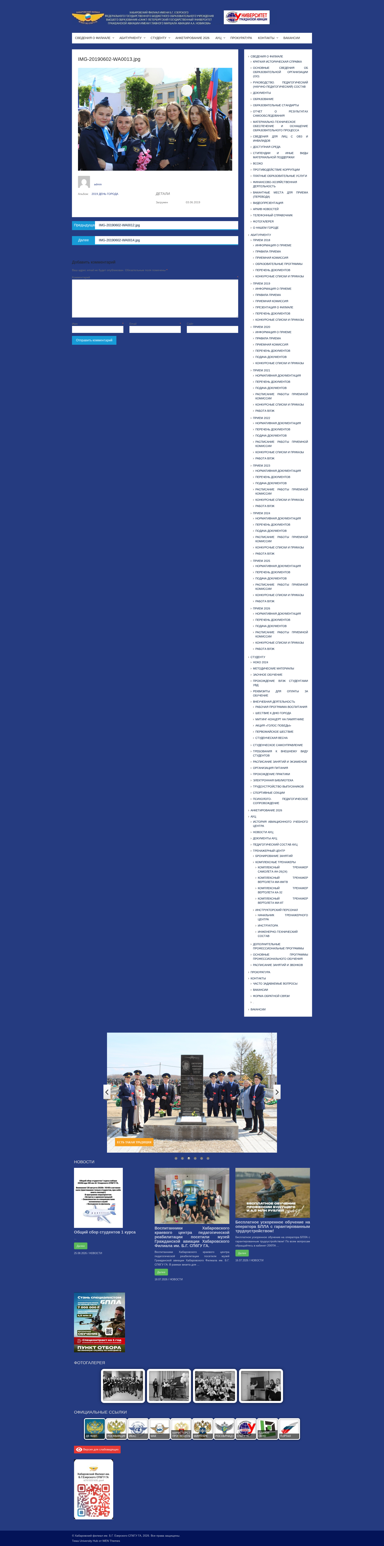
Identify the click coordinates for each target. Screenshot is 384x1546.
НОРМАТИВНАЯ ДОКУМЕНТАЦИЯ (278, 375)
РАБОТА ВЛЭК (264, 410)
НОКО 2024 (260, 662)
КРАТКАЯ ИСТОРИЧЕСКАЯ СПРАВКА (277, 61)
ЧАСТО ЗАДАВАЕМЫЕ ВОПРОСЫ (275, 983)
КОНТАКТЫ (266, 38)
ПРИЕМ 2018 (261, 240)
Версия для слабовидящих (100, 1449)
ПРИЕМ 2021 (261, 370)
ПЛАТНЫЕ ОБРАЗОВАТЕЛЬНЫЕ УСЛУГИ (280, 175)
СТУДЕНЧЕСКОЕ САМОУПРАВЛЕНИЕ (278, 745)
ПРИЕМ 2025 (261, 560)
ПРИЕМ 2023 (261, 465)
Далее (81, 1245)
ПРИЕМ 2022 (261, 418)
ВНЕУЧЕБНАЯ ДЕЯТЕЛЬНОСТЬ (274, 701)
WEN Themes (111, 1540)
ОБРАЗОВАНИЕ (263, 99)
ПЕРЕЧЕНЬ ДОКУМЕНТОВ (272, 270)
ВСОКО (258, 163)
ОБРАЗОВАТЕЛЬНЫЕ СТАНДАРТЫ (276, 105)
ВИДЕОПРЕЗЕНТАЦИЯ (268, 202)
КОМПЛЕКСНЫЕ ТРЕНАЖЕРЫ (275, 862)
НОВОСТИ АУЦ (263, 832)
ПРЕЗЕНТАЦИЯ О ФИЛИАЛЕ (274, 307)
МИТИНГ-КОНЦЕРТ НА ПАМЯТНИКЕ (279, 719)
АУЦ (218, 38)
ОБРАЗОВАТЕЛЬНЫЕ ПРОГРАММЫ (278, 264)
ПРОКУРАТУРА (241, 38)
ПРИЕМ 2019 (261, 283)
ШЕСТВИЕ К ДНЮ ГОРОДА (273, 713)
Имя (97, 323)
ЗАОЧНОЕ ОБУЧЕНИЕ (267, 674)
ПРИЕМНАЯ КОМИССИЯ (271, 257)
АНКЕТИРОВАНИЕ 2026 (192, 38)
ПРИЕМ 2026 (261, 608)
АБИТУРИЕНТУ (130, 38)
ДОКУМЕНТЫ (262, 92)
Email (155, 323)
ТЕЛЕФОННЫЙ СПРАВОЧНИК (273, 215)
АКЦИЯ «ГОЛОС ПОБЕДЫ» (273, 725)
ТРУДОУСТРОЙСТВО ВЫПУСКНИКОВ (278, 786)
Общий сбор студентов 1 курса (105, 1232)
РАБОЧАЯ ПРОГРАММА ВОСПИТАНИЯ (281, 706)
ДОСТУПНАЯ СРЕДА (266, 146)
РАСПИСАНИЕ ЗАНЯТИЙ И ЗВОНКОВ (278, 965)
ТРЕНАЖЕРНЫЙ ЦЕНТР (269, 850)
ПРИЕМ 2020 (261, 327)
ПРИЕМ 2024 (261, 513)
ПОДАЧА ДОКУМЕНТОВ (271, 357)
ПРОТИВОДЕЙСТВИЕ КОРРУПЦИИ (276, 169)
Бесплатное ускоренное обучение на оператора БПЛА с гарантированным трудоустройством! (272, 1226)
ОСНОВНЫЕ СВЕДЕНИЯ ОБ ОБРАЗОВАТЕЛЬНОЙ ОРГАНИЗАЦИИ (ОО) (280, 72)
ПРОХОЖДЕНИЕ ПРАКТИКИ (271, 774)
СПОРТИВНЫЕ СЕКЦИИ (269, 792)
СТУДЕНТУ (158, 38)
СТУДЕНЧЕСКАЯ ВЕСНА (271, 737)
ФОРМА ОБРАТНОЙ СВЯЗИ (271, 996)
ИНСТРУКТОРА (268, 925)
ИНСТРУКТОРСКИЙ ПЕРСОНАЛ (276, 910)
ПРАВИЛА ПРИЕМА (268, 251)
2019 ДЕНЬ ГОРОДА (105, 193)
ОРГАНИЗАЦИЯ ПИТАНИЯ (270, 767)
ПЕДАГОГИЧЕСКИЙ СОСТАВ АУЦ (275, 844)
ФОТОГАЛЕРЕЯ (263, 221)
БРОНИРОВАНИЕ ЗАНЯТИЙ (274, 856)
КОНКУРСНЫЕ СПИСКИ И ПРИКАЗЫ (279, 276)
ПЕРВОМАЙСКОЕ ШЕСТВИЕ (274, 731)
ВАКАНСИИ (291, 38)
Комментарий (155, 277)
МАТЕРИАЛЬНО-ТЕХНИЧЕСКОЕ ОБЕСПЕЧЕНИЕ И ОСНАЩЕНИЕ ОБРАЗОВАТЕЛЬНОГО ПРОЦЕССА (280, 126)
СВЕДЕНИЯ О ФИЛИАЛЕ (92, 38)
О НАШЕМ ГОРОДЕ (266, 227)
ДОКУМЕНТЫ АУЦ (265, 838)
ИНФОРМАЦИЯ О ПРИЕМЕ (273, 245)
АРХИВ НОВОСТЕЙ (266, 209)
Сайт (190, 323)
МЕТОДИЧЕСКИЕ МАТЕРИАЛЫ (273, 668)
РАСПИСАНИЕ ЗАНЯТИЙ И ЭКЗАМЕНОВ (280, 761)
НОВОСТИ (95, 1253)
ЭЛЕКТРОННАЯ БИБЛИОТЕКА (273, 780)
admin (98, 184)
